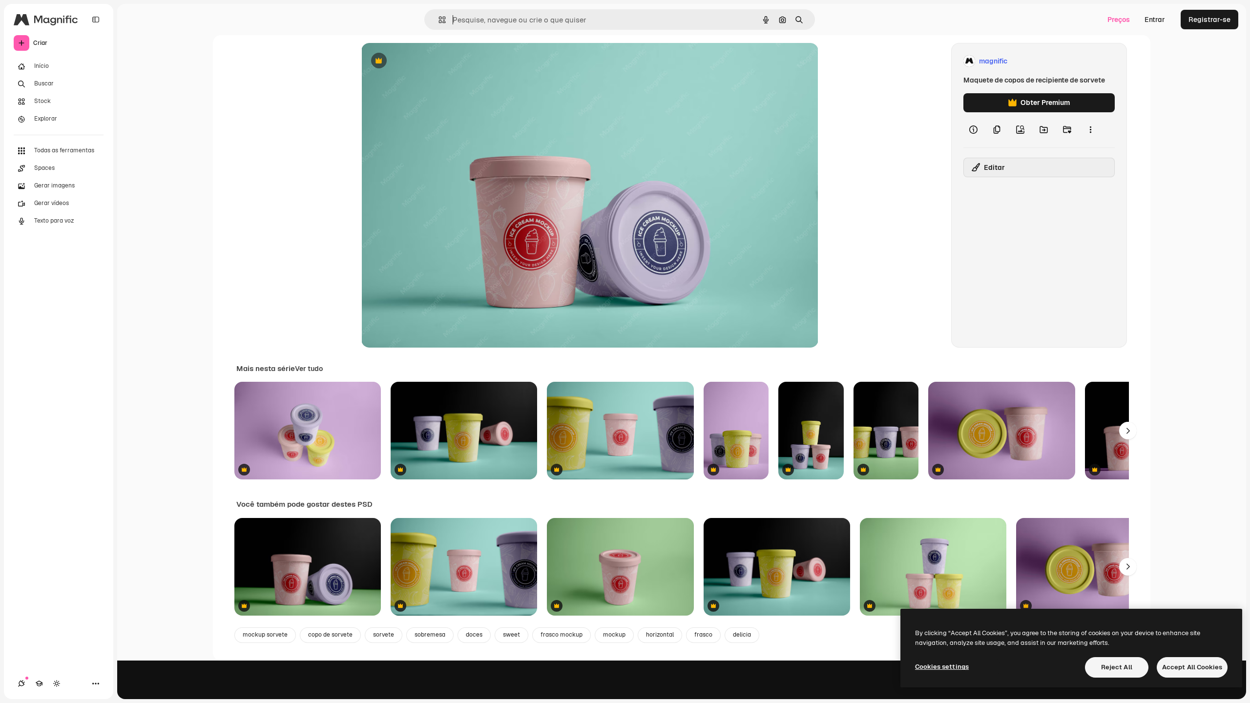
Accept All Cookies (1192, 667)
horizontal (660, 635)
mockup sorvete (265, 635)
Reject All (1116, 667)
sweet (511, 635)
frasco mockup (562, 635)
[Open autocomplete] (438, 19)
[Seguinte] (1128, 430)
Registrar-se (1209, 19)
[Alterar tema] (56, 683)
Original (424, 61)
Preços (1118, 19)
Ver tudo (309, 368)
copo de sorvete (330, 635)
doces (474, 635)
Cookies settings (942, 666)
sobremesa (430, 635)
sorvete (383, 635)
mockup (614, 635)
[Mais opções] (1090, 130)
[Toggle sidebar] (96, 19)
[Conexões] (21, 683)
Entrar (1155, 19)
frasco (703, 635)
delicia (742, 635)
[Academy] (39, 683)
